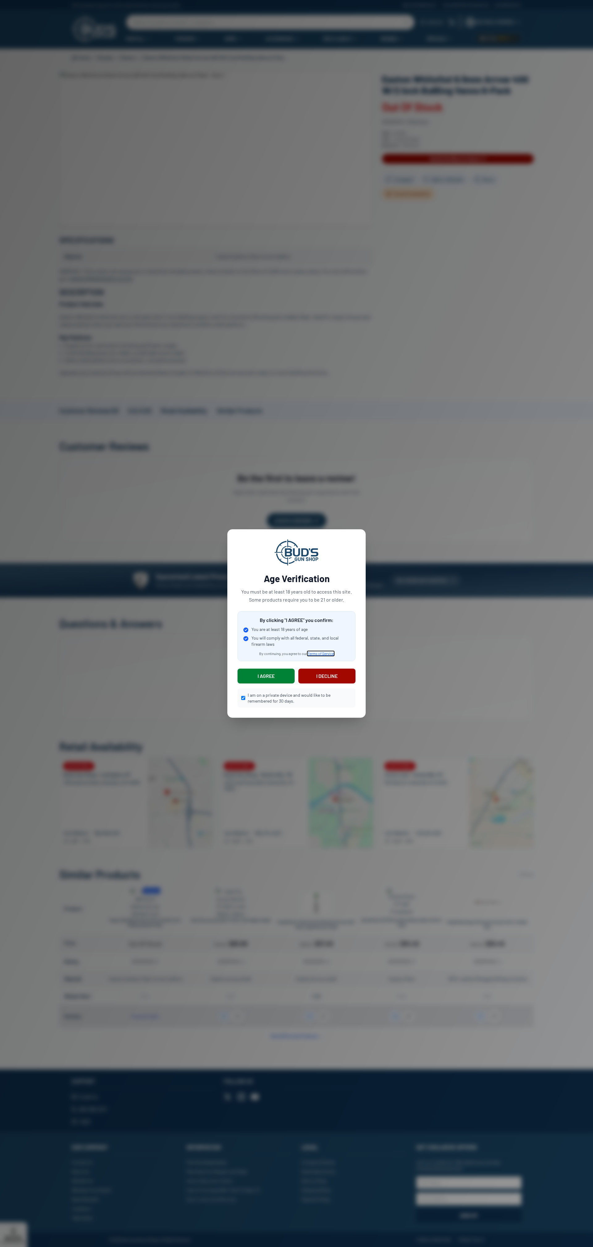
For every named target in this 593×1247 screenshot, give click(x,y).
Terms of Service (321, 653)
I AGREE (266, 676)
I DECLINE (327, 676)
